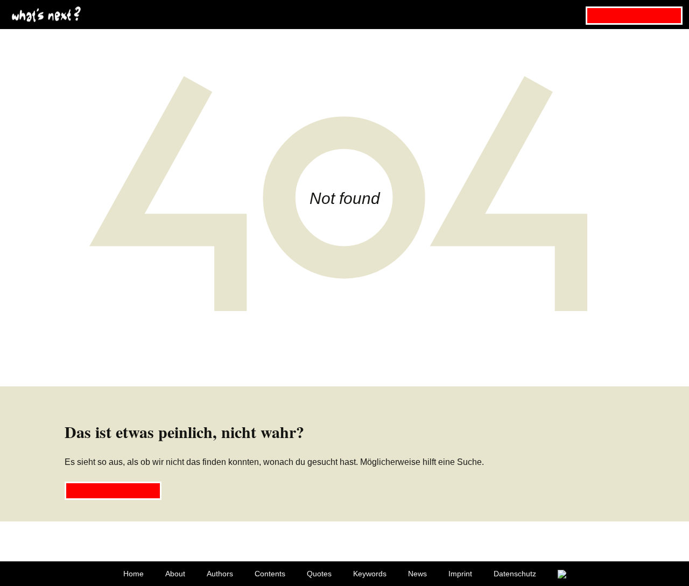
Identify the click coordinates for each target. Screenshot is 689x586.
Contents (270, 573)
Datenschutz (515, 573)
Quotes (319, 573)
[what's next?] (344, 14)
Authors (220, 573)
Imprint (460, 573)
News (417, 573)
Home (133, 573)
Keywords (369, 573)
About (175, 573)
